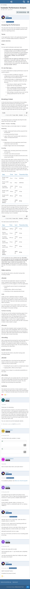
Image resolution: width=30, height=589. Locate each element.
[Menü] (28, 1)
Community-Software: (15, 587)
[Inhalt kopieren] (27, 113)
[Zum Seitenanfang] (27, 587)
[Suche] (24, 1)
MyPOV (13, 424)
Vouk (3, 9)
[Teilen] (28, 12)
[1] (4, 115)
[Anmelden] (11, 2)
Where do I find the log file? (21, 480)
